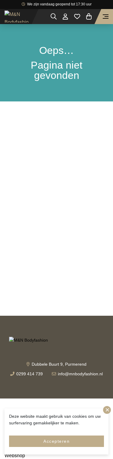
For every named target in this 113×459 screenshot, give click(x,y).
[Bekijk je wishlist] (77, 16)
